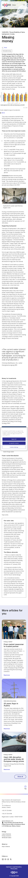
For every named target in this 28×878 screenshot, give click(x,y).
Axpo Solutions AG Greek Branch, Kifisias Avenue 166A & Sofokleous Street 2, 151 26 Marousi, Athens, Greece (13, 824)
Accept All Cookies (14, 443)
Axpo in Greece (6, 846)
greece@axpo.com (7, 821)
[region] (14, 439)
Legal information (17, 867)
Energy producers (6, 835)
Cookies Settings (14, 447)
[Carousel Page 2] (2, 112)
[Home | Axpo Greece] (7, 5)
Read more (7, 675)
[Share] (2, 48)
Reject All (14, 439)
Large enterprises (6, 834)
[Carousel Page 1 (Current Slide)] (0, 112)
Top (25, 788)
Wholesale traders (6, 837)
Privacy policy (14, 868)
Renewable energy (7, 50)
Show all (20, 776)
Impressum (9, 867)
